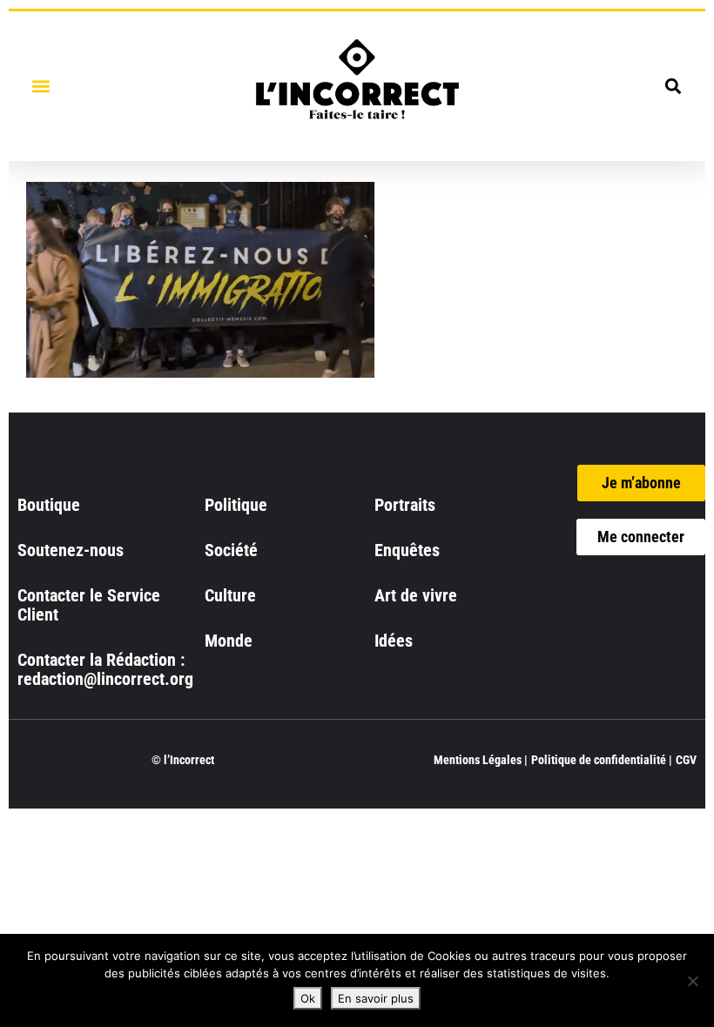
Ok (307, 998)
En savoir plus (376, 998)
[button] (40, 85)
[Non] (692, 981)
